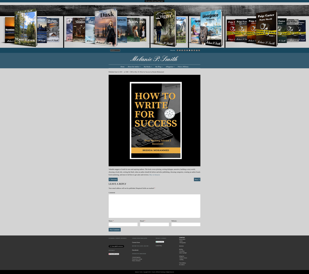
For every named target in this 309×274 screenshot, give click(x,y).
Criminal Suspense (136, 257)
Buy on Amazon (154, 175)
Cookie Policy (159, 245)
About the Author (133, 66)
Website (174, 221)
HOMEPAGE (182, 237)
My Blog (158, 66)
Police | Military (183, 66)
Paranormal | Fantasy (137, 259)
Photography (183, 242)
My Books (147, 66)
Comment (112, 192)
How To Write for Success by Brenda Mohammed (149, 72)
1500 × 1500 (129, 72)
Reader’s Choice (183, 258)
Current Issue (136, 242)
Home (122, 66)
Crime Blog (181, 251)
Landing (181, 259)
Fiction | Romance (136, 260)
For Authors (182, 264)
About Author (182, 239)
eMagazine (169, 66)
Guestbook (135, 250)
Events (181, 241)
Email (142, 221)
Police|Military (182, 263)
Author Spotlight (183, 253)
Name (111, 221)
